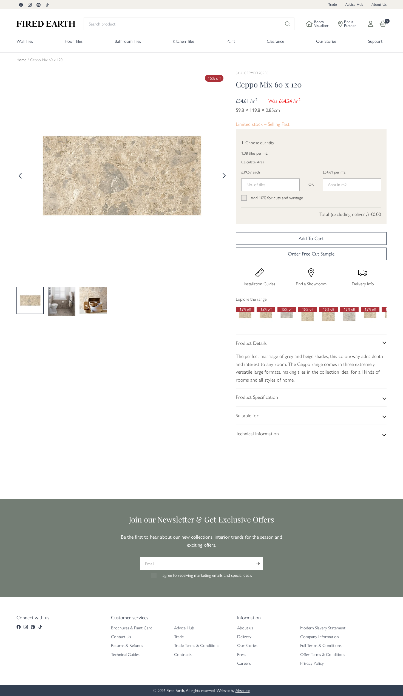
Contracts (183, 654)
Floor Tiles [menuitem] (74, 41)
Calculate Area (252, 162)
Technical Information (257, 434)
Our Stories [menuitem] (326, 41)
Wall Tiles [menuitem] (24, 41)
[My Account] (370, 24)
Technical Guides (125, 654)
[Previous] (20, 175)
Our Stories (247, 645)
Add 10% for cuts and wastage (277, 197)
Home (21, 60)
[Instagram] (29, 4)
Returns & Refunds (127, 645)
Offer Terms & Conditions (322, 654)
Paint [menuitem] (230, 41)
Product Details (251, 343)
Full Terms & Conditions (321, 645)
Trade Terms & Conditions (196, 645)
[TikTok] (47, 4)
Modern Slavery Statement (322, 627)
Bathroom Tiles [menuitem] (128, 41)
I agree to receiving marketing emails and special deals (206, 575)
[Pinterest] (38, 4)
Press (241, 654)
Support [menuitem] (375, 41)
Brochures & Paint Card (131, 627)
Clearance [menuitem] (275, 41)
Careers (244, 663)
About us (245, 627)
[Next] (223, 175)
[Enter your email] (257, 563)
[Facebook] (20, 4)
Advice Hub (354, 4)
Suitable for (247, 416)
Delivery (244, 636)
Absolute (242, 690)
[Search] (287, 24)
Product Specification (257, 397)
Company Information (319, 636)
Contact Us (121, 636)
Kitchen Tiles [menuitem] (183, 41)
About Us (379, 4)
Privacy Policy (312, 663)
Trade (332, 4)
